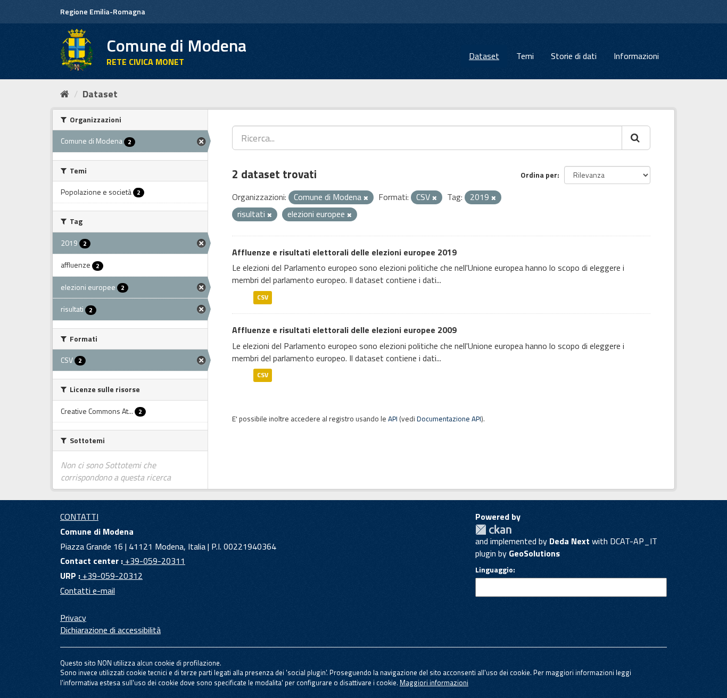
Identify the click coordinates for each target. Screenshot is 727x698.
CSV (262, 297)
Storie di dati (574, 55)
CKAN (493, 529)
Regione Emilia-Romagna (102, 11)
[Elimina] (365, 198)
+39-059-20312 (111, 575)
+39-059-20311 (154, 560)
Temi (525, 55)
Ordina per (539, 174)
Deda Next (569, 541)
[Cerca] (636, 138)
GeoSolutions (534, 553)
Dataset (484, 55)
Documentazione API (449, 418)
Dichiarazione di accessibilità (110, 630)
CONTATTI (79, 516)
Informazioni (636, 55)
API (393, 418)
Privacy (73, 617)
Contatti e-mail (87, 590)
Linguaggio (494, 569)
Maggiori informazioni (434, 682)
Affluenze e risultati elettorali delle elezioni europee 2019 (344, 252)
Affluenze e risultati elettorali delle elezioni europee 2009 (344, 329)
